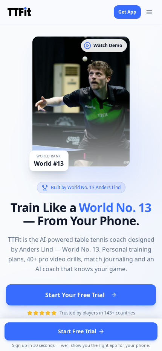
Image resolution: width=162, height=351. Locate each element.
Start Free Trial (77, 331)
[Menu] (149, 12)
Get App (127, 12)
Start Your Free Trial (75, 295)
